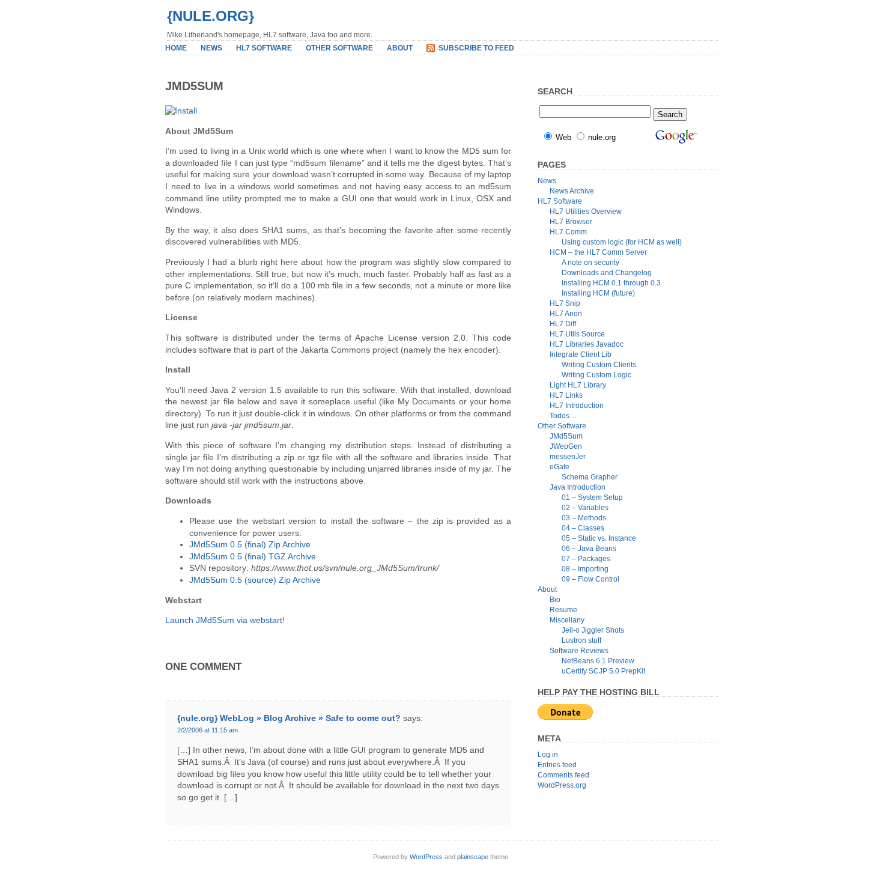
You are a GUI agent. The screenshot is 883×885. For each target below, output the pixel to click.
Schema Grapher (589, 477)
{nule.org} (210, 16)
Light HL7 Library (578, 385)
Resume (563, 610)
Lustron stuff (581, 640)
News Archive (572, 191)
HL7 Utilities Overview (586, 211)
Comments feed (563, 775)
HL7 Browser (571, 221)
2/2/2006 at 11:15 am (207, 730)
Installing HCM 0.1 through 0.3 (611, 283)
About (400, 48)
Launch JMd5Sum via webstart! (225, 620)
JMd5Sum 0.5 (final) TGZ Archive (252, 556)
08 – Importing (585, 569)
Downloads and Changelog (607, 273)
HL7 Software (264, 48)
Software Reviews (579, 650)
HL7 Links (566, 395)
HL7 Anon (566, 313)
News (211, 48)
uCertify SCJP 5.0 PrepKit (603, 671)
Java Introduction (577, 487)
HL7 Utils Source (577, 334)
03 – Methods (584, 518)
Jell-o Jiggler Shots (593, 630)
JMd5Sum (566, 436)
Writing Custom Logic (596, 375)
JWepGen (566, 446)
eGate (559, 467)
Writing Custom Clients (599, 364)
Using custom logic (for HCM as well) (622, 242)
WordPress (426, 856)
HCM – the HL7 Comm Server (598, 252)
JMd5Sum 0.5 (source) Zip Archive (255, 580)
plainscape (472, 856)
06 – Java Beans (589, 548)
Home (176, 48)
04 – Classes (583, 528)
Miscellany (567, 620)
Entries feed (557, 765)
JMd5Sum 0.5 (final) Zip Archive (250, 544)
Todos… (563, 416)
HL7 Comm (568, 232)
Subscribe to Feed (476, 48)
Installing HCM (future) (598, 293)
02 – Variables (585, 507)
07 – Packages (586, 559)
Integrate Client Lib (580, 354)
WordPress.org (562, 785)
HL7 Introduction (577, 405)
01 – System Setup (592, 497)
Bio (555, 599)
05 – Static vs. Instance (599, 538)
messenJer (568, 456)
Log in (548, 754)
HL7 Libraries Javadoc (587, 344)
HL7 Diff (563, 324)
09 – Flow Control (590, 579)
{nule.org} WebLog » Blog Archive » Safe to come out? (289, 718)
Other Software (339, 48)
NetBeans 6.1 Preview (598, 661)
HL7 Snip (565, 303)
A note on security (590, 262)
